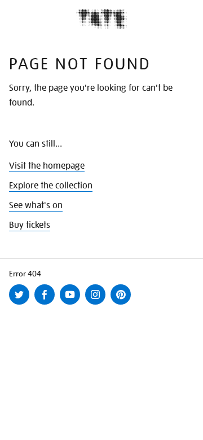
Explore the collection (50, 185)
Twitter (21, 304)
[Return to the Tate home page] (101, 19)
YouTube (72, 304)
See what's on (36, 205)
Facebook (47, 304)
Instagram (97, 304)
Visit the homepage (47, 165)
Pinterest (123, 304)
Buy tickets (29, 225)
